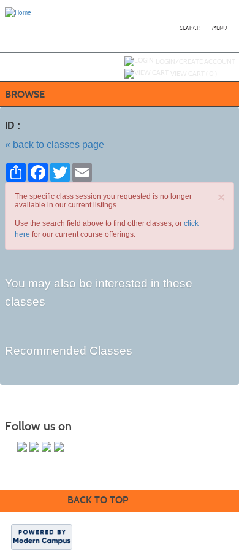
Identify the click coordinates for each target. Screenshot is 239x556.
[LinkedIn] (46, 447)
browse (25, 94)
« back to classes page (54, 144)
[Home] (18, 11)
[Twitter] (34, 447)
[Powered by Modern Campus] (41, 536)
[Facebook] (22, 447)
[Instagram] (59, 447)
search (191, 29)
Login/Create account (195, 61)
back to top (97, 500)
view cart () (193, 73)
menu (220, 29)
